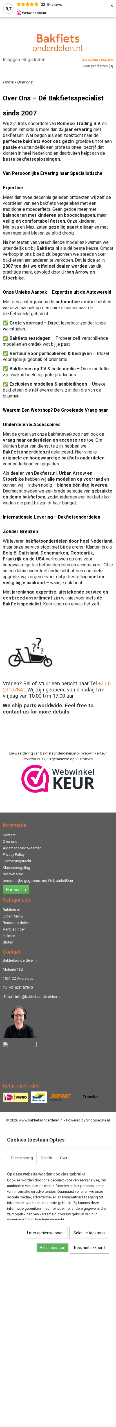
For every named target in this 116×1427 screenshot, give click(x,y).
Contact (9, 835)
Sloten (8, 942)
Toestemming (22, 1158)
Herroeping (16, 889)
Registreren (33, 59)
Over (63, 1158)
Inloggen (11, 59)
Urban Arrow (13, 916)
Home (8, 82)
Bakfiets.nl (11, 910)
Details (46, 1158)
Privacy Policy (13, 854)
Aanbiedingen (14, 929)
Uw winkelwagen (97, 60)
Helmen (9, 936)
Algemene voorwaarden (22, 848)
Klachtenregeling (16, 867)
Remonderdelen (16, 923)
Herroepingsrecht (17, 861)
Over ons (10, 841)
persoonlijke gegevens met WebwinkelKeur (38, 880)
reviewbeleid (13, 874)
